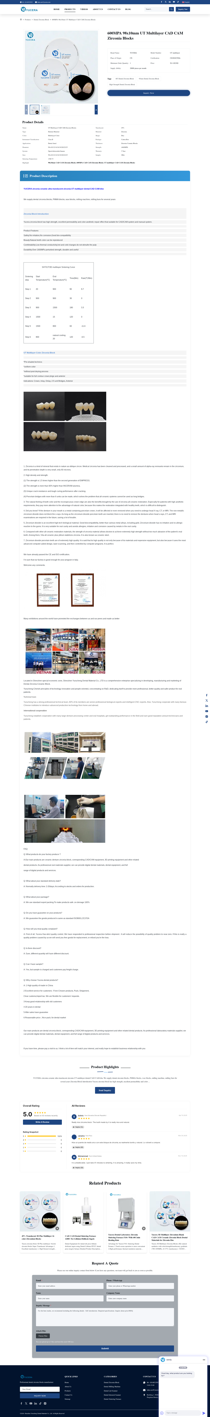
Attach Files (41, 1330)
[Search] (171, 9)
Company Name (113, 1293)
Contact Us (114, 9)
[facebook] (21, 1403)
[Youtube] (174, 2)
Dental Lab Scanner (111, 1391)
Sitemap (67, 1399)
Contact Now (40, 1249)
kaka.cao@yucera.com (43, 2)
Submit (105, 1348)
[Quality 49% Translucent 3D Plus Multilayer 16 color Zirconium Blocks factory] (40, 1211)
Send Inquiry (105, 1090)
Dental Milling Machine (112, 1386)
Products (70, 9)
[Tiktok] (178, 2)
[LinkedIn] (206, 705)
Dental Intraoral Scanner (112, 1395)
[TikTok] (206, 722)
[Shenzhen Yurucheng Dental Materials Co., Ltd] (29, 9)
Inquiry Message (43, 1305)
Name (38, 1293)
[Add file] (162, 1413)
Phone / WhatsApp (114, 1280)
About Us (98, 9)
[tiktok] (40, 1403)
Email (39, 1280)
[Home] (21, 19)
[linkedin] (35, 1403)
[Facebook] (161, 2)
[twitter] (26, 1403)
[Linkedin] (170, 2)
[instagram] (45, 1403)
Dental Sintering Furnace (112, 1399)
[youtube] (30, 1403)
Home (57, 9)
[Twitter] (166, 2)
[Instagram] (206, 716)
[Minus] (203, 1359)
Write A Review (42, 1122)
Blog (128, 9)
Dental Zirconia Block (41, 19)
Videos (84, 9)
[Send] (204, 1413)
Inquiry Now (183, 9)
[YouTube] (206, 711)
